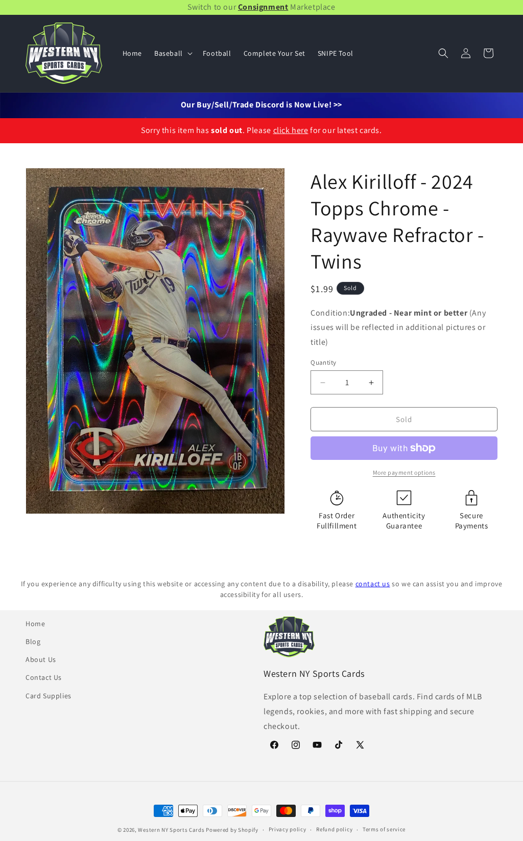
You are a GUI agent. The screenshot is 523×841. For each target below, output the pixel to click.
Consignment (263, 7)
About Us (41, 659)
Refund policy (334, 829)
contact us (372, 583)
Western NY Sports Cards (171, 829)
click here (290, 130)
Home (35, 623)
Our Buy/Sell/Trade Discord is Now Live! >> (261, 104)
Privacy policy (287, 829)
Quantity (323, 362)
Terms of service (384, 829)
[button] (172, 53)
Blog (33, 641)
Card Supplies (49, 695)
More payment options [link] (404, 472)
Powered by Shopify (232, 829)
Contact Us (44, 677)
